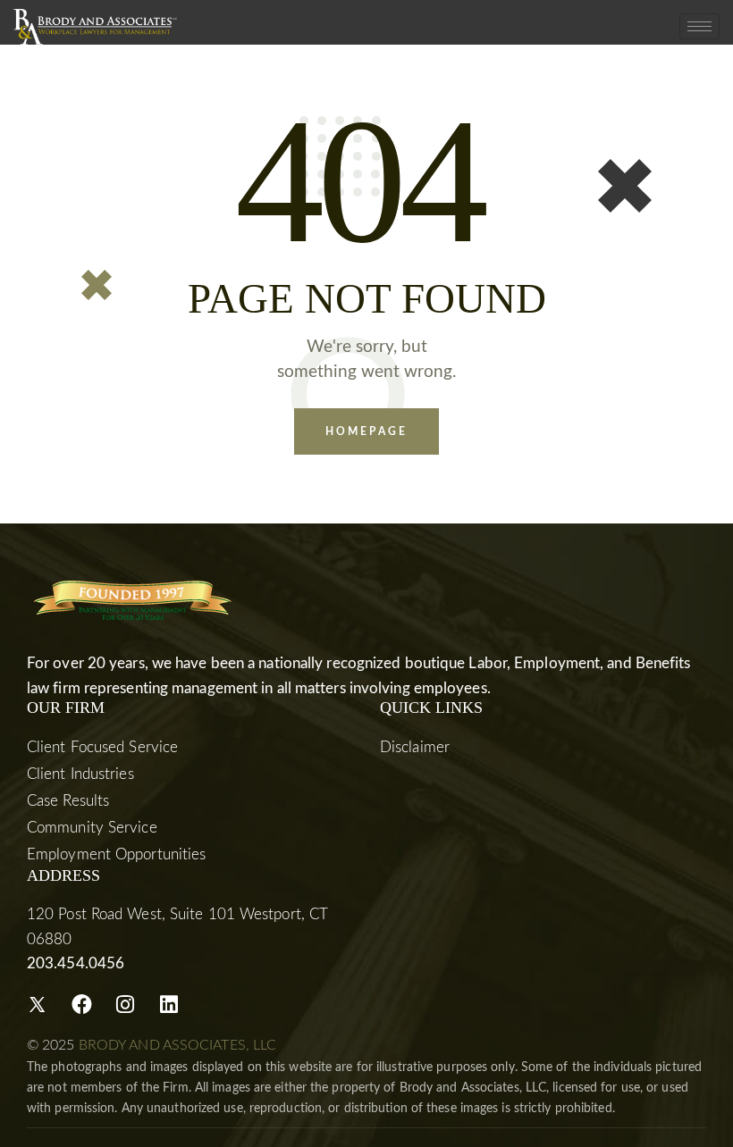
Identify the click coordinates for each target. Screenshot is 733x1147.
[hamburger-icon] (699, 26)
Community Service (92, 827)
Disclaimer (415, 747)
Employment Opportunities (116, 854)
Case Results (68, 800)
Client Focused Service (102, 747)
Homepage (366, 431)
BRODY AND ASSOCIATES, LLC (178, 1045)
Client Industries (80, 774)
